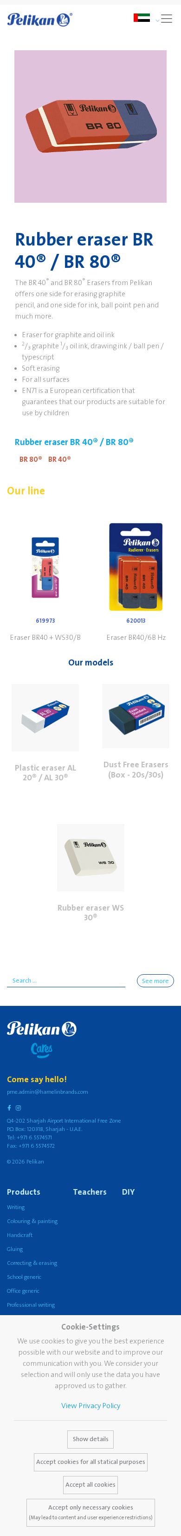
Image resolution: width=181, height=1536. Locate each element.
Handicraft (19, 1235)
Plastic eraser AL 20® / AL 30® (45, 773)
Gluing (15, 1249)
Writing (16, 1207)
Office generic (23, 1291)
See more (155, 981)
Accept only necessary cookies (91, 1512)
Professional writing (31, 1305)
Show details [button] (91, 1439)
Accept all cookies (90, 1485)
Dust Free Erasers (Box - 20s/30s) (135, 770)
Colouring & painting (32, 1221)
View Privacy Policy (90, 1406)
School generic (24, 1277)
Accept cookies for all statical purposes (90, 1462)
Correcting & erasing (32, 1263)
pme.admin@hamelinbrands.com (47, 1092)
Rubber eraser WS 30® (91, 913)
